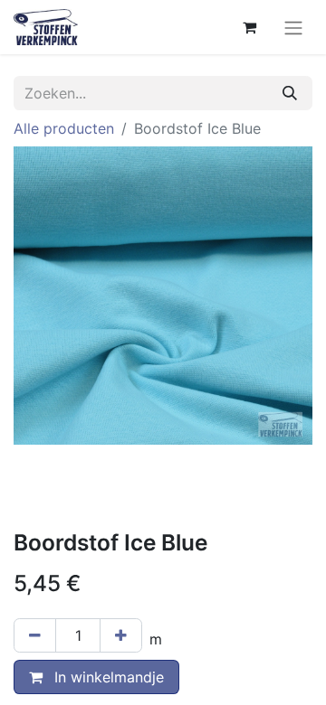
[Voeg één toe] (121, 635)
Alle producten (64, 128)
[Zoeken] (289, 93)
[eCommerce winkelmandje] (249, 27)
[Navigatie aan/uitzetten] (293, 27)
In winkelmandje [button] (107, 677)
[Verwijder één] (35, 635)
